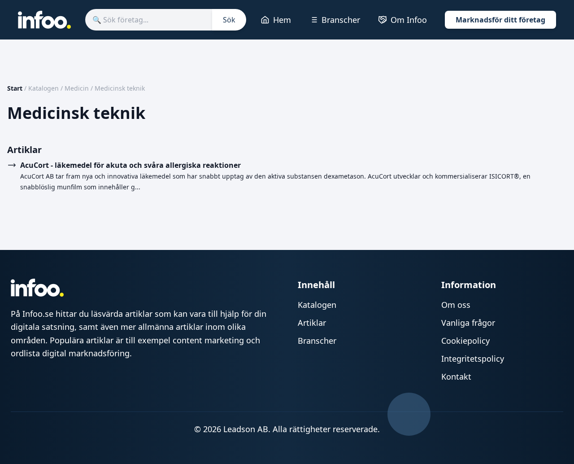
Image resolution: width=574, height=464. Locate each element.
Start (14, 88)
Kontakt (456, 376)
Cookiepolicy (465, 340)
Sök (229, 20)
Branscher (341, 19)
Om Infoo (409, 19)
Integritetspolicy (472, 358)
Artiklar (312, 322)
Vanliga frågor (468, 322)
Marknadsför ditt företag (500, 20)
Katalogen (43, 88)
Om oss (455, 304)
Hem (282, 19)
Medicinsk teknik (120, 88)
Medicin (77, 88)
